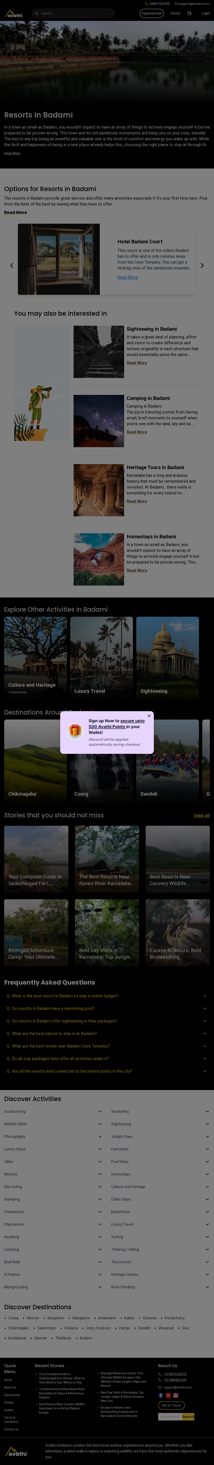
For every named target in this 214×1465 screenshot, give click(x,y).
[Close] (149, 715)
